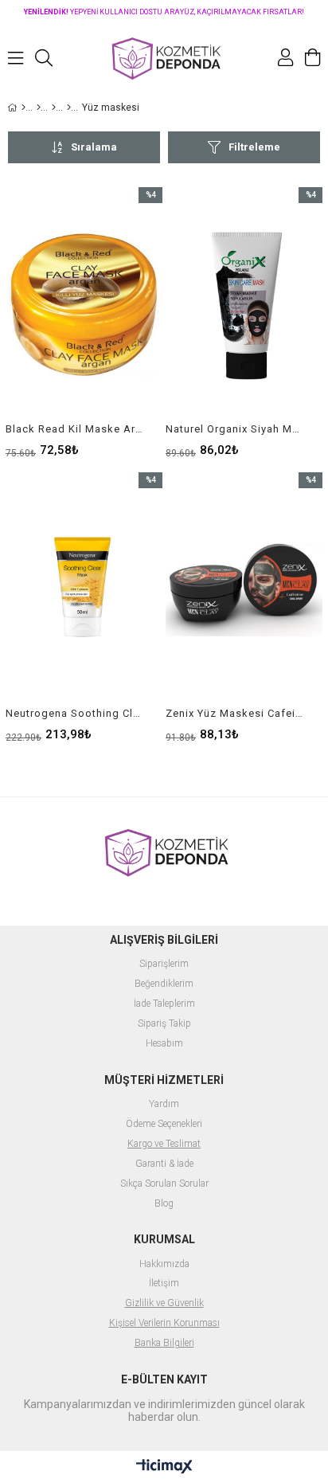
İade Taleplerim (164, 1004)
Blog (164, 1204)
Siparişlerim (164, 964)
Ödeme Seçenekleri (164, 1124)
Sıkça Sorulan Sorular (164, 1184)
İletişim (164, 1283)
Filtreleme (254, 147)
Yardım (164, 1104)
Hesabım (164, 1044)
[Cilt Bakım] (54, 107)
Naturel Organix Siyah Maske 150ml (234, 429)
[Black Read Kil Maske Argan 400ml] (84, 305)
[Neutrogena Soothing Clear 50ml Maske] (84, 590)
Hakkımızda (164, 1264)
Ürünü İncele (117, 321)
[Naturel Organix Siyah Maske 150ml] (244, 305)
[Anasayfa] (23, 107)
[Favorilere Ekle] (84, 321)
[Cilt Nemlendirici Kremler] (69, 107)
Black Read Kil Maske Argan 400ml (74, 429)
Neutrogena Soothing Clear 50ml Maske (74, 713)
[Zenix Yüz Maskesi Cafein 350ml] (244, 590)
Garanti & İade (164, 1164)
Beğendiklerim (164, 984)
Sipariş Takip (164, 1024)
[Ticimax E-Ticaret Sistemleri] (164, 1467)
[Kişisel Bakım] (39, 107)
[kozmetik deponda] (164, 58)
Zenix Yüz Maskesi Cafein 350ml (234, 713)
